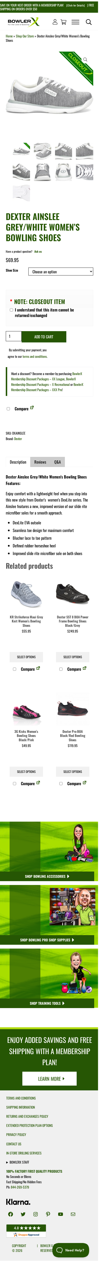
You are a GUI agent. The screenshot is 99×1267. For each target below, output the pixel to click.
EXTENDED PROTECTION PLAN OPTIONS (29, 1125)
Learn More (49, 1078)
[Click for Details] (75, 5)
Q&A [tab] (57, 462)
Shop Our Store (25, 36)
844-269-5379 (20, 1187)
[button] (85, 59)
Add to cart (43, 337)
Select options (26, 657)
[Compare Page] (32, 409)
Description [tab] (18, 462)
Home (9, 36)
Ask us (38, 251)
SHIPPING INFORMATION (20, 1107)
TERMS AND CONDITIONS (21, 1098)
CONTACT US (13, 1143)
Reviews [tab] (40, 462)
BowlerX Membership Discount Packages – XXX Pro (47, 387)
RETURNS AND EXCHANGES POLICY (27, 1116)
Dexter (18, 438)
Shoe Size (12, 270)
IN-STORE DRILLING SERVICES (24, 1153)
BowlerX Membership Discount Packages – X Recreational (43, 381)
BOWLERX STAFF (19, 1161)
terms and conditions (35, 356)
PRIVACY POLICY (16, 1134)
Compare (21, 409)
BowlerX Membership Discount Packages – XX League (46, 376)
